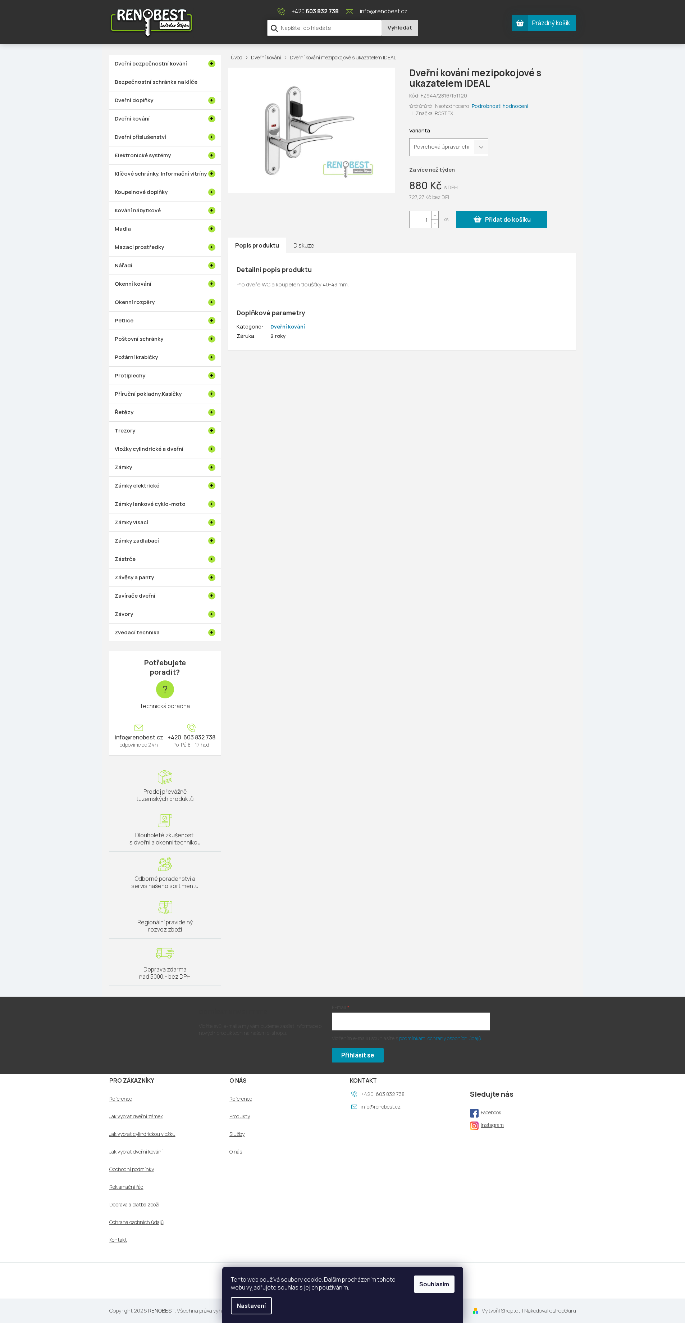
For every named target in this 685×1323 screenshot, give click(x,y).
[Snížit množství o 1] (434, 223)
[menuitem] (165, 64)
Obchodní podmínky (131, 1169)
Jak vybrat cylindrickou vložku (142, 1134)
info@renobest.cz (139, 737)
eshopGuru (562, 1310)
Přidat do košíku (508, 219)
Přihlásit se (357, 1055)
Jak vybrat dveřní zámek (136, 1116)
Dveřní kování (287, 326)
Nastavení (251, 1306)
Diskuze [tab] (303, 245)
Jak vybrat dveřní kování (136, 1151)
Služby (237, 1134)
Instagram (492, 1125)
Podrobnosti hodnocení (500, 106)
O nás (235, 1151)
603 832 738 (198, 737)
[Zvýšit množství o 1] (434, 215)
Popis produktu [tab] (257, 245)
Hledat (400, 28)
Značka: (434, 113)
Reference (120, 1098)
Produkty (239, 1116)
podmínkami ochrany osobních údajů (440, 1038)
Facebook (491, 1112)
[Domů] (238, 57)
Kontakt (118, 1239)
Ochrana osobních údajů (136, 1222)
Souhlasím (434, 1284)
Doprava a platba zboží (134, 1204)
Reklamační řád (126, 1187)
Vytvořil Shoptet (501, 1310)
